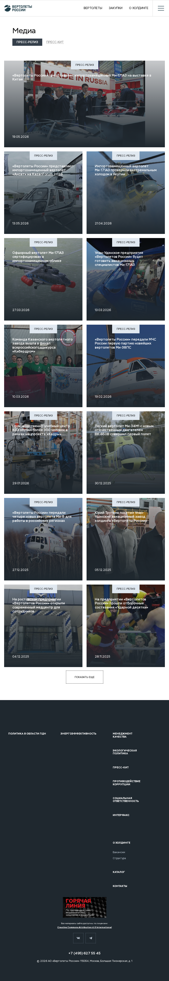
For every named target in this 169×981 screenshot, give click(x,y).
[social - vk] (78, 938)
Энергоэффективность (78, 733)
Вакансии (119, 852)
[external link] (84, 907)
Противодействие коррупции (126, 783)
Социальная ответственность (126, 800)
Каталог (119, 872)
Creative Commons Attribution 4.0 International (84, 927)
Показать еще (85, 677)
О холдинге (138, 8)
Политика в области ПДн (27, 733)
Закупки (115, 8)
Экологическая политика (125, 752)
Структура (119, 858)
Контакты (120, 886)
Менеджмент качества (122, 735)
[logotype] (18, 8)
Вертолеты (93, 8)
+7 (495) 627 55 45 (84, 953)
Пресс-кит (55, 42)
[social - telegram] (91, 938)
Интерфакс (121, 815)
